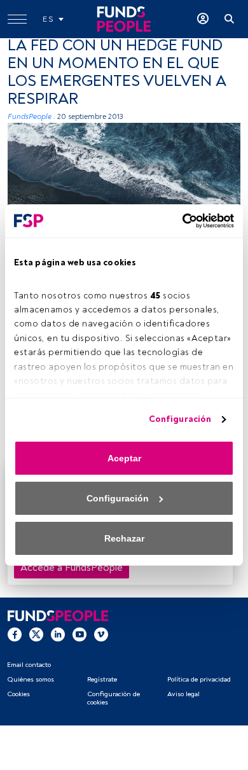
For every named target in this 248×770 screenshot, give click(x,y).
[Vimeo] (101, 634)
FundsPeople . (31, 117)
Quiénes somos (30, 679)
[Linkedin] (58, 634)
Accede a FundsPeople (71, 567)
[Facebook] (15, 634)
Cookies (18, 694)
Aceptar (124, 458)
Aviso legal (183, 694)
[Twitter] (36, 634)
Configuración (180, 419)
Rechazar (124, 538)
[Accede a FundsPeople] (203, 19)
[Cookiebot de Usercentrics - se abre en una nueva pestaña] (178, 220)
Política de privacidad (199, 679)
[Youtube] (79, 634)
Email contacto (29, 665)
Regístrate (102, 679)
